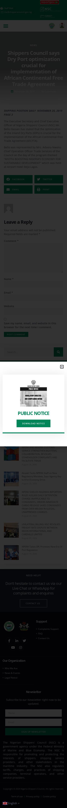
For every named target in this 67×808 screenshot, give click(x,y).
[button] (61, 366)
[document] (33, 404)
